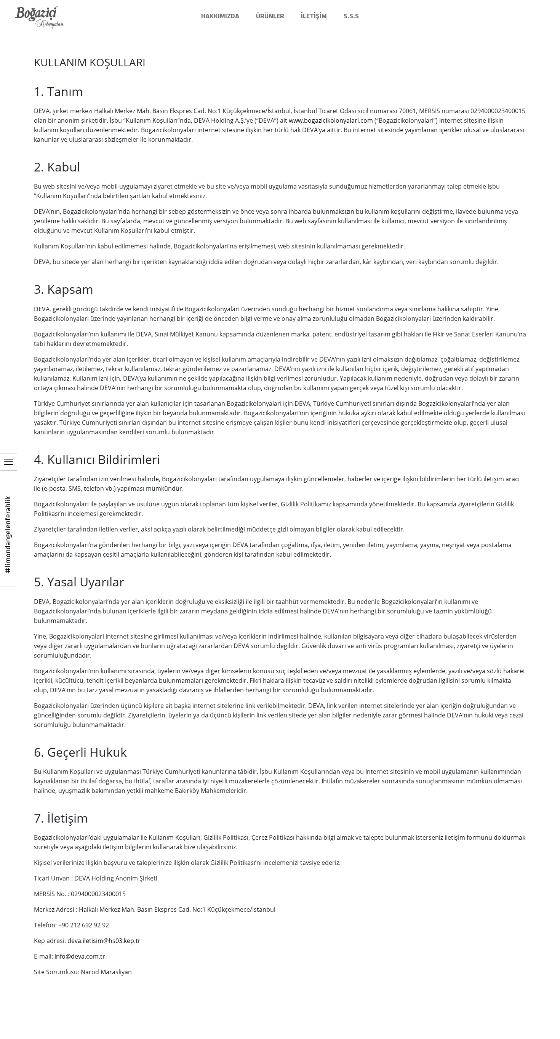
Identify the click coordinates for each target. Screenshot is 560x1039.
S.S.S (351, 16)
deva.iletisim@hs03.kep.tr (104, 941)
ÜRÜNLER (270, 16)
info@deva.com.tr (79, 956)
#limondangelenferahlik (8, 534)
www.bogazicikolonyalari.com (331, 120)
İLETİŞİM (314, 16)
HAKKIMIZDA (220, 16)
